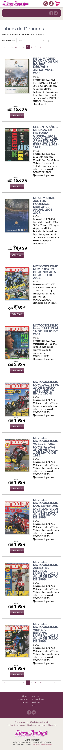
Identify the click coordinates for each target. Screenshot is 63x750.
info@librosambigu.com (42, 744)
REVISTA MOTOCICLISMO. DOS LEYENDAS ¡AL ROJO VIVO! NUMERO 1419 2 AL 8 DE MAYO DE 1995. (46, 508)
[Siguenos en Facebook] (51, 13)
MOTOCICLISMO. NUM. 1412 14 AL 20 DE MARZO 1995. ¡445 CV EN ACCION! (46, 387)
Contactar (52, 725)
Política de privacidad (16, 725)
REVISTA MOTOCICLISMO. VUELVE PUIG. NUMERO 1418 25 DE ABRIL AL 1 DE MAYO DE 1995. (46, 446)
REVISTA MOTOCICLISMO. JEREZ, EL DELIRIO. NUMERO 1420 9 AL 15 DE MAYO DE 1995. (46, 570)
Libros (25, 696)
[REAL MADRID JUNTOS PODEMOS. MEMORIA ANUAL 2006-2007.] (17, 215)
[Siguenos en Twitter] (56, 13)
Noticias (36, 702)
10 (40, 47)
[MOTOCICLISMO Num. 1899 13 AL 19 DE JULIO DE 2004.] (17, 342)
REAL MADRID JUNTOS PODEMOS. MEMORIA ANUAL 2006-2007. (44, 205)
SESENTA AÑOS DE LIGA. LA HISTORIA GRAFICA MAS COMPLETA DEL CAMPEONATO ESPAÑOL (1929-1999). (46, 137)
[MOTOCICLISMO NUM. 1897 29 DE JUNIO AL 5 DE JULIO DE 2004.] (17, 283)
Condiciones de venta (39, 722)
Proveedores (38, 699)
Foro (34, 705)
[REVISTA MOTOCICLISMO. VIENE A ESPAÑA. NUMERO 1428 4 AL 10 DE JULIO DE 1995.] (17, 641)
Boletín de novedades (36, 725)
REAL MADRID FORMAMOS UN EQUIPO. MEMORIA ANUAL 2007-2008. (45, 66)
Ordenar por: (9, 40)
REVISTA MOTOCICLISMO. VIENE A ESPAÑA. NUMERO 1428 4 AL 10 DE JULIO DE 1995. (46, 632)
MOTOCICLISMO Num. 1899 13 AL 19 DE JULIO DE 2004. (46, 330)
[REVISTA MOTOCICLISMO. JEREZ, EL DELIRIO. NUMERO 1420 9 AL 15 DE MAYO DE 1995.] (17, 579)
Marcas (35, 696)
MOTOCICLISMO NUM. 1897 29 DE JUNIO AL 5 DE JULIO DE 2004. (45, 272)
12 (50, 47)
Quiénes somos (21, 722)
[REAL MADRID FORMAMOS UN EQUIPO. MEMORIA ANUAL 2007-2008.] (17, 76)
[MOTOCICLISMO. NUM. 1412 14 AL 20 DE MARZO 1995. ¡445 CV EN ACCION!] (17, 399)
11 (45, 47)
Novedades (22, 699)
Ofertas (24, 702)
